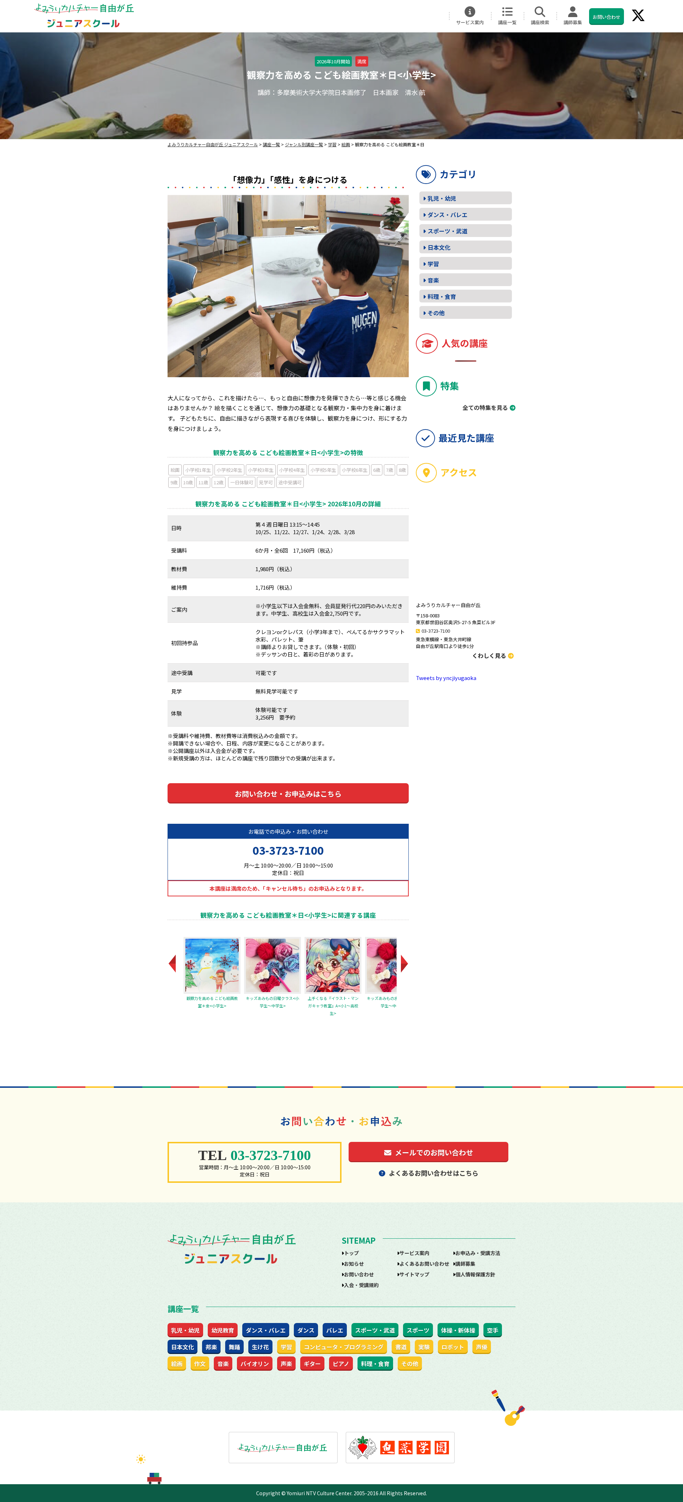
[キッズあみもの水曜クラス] (333, 965)
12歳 (218, 482)
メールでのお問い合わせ (434, 1152)
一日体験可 (241, 482)
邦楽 (211, 1347)
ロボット (452, 1347)
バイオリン (254, 1363)
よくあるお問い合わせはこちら (433, 1172)
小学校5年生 (323, 470)
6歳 (376, 470)
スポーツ (418, 1330)
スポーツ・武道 (447, 231)
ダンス (305, 1330)
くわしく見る (489, 655)
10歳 (188, 482)
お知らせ (354, 1263)
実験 (424, 1347)
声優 (481, 1347)
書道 (401, 1347)
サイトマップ (414, 1274)
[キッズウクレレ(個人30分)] (393, 965)
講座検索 (540, 22)
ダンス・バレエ (447, 214)
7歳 (389, 470)
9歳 (174, 482)
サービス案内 (470, 22)
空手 (492, 1330)
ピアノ (341, 1363)
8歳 (402, 470)
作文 (200, 1363)
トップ (351, 1252)
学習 (433, 263)
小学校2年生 (229, 470)
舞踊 (234, 1347)
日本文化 (439, 247)
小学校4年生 (292, 470)
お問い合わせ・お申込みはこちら (288, 794)
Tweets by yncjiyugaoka (446, 677)
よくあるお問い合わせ (424, 1263)
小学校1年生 (198, 470)
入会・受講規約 (361, 1284)
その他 (436, 313)
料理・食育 (442, 296)
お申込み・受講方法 (477, 1252)
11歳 (203, 482)
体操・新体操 (458, 1330)
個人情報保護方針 (475, 1274)
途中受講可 (290, 482)
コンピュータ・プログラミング (343, 1347)
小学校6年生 (354, 470)
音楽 (433, 280)
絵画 (175, 470)
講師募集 (572, 22)
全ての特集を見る (485, 407)
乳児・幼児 (442, 198)
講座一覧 (507, 22)
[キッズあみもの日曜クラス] (212, 965)
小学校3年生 (261, 470)
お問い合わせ (606, 17)
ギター (312, 1363)
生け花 (260, 1347)
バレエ (334, 1330)
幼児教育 (222, 1330)
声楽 (286, 1363)
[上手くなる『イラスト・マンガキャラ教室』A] (272, 965)
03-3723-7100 (288, 850)
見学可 (266, 482)
